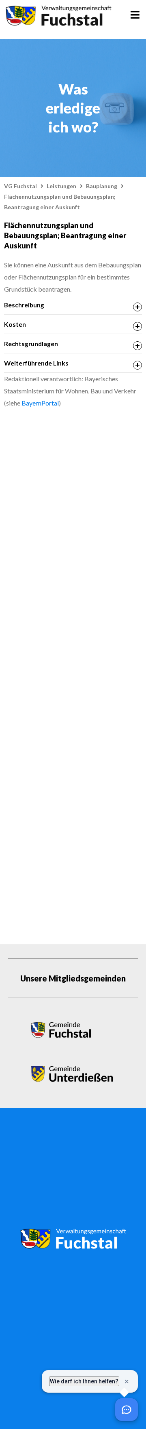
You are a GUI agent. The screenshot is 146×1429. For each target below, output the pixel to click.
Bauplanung (101, 186)
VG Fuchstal (20, 186)
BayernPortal (40, 403)
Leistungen (61, 186)
